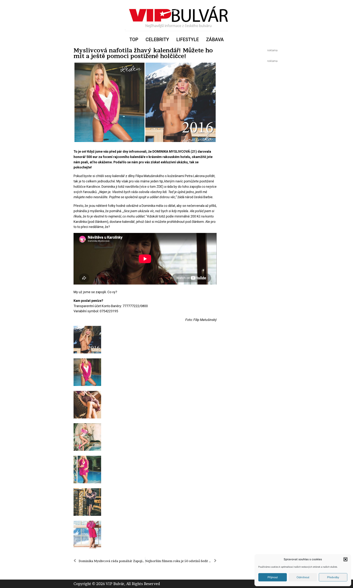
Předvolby (333, 577)
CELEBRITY (157, 39)
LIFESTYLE (187, 39)
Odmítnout (303, 577)
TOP (133, 39)
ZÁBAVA (215, 39)
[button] (345, 559)
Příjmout (273, 577)
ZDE (159, 186)
